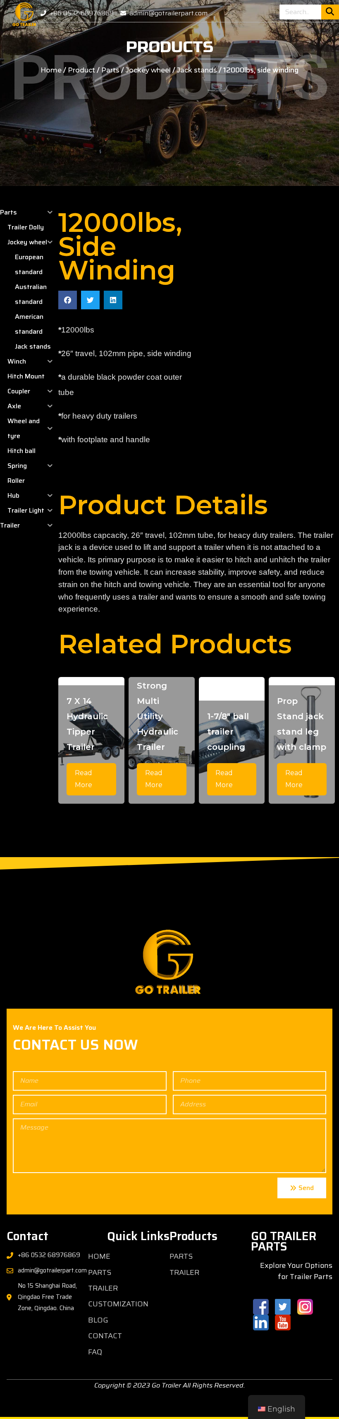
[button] (67, 300)
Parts (110, 70)
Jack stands (197, 70)
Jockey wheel (148, 70)
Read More (83, 779)
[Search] (330, 12)
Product (81, 70)
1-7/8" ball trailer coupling (228, 731)
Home (51, 70)
